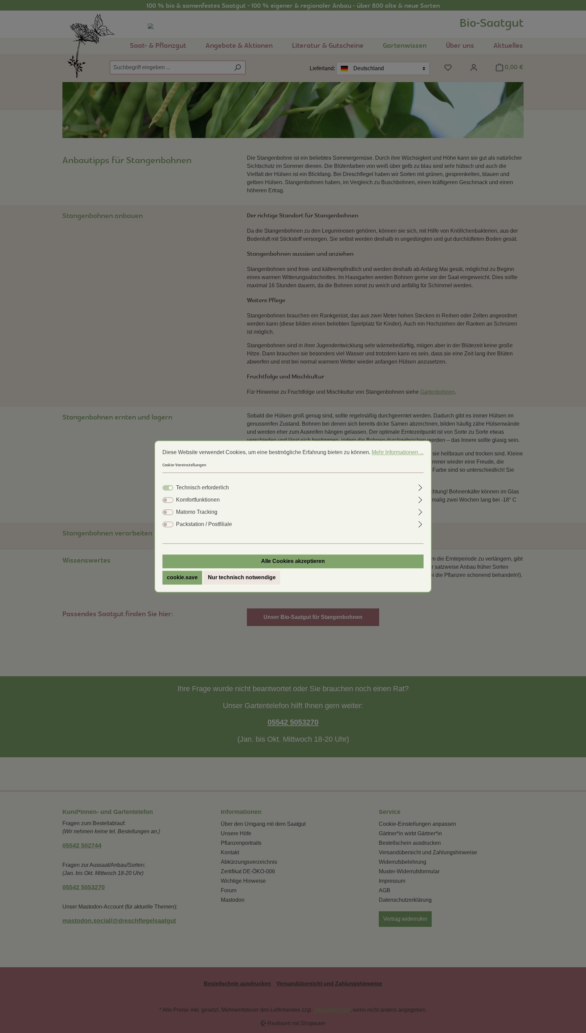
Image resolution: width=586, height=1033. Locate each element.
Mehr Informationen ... (398, 452)
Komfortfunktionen (198, 500)
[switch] (167, 500)
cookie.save (182, 578)
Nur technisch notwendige (242, 578)
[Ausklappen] (420, 487)
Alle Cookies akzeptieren (293, 561)
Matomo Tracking (196, 512)
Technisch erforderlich (202, 488)
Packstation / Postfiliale (204, 524)
